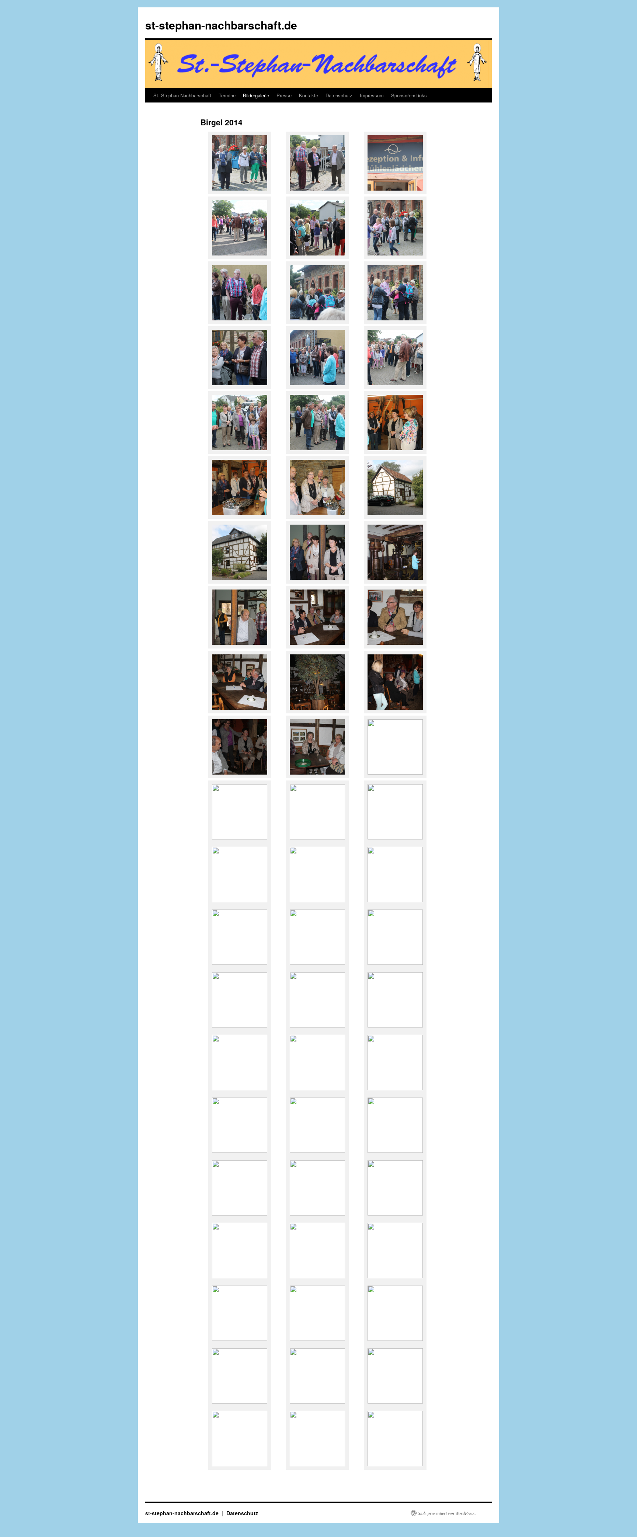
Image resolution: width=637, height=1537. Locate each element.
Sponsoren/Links (409, 95)
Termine (227, 95)
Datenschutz (339, 95)
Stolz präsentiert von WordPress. (447, 1513)
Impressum (372, 95)
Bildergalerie (256, 95)
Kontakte (308, 95)
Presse (284, 95)
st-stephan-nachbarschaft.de (221, 25)
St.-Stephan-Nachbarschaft (182, 95)
